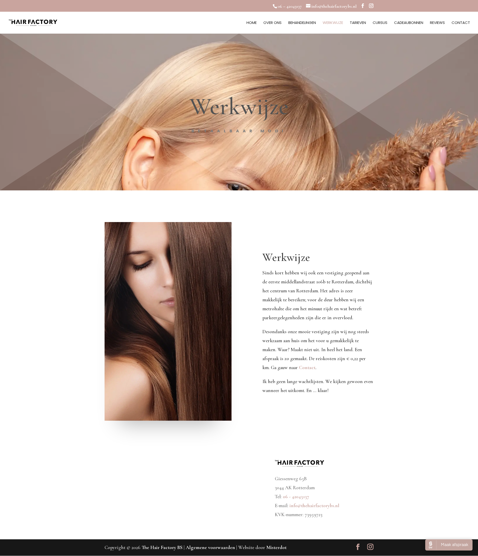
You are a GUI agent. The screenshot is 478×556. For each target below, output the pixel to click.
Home (251, 23)
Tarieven (358, 23)
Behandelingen (302, 23)
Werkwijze (333, 23)
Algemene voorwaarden (211, 548)
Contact (461, 23)
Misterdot (276, 548)
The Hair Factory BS (162, 548)
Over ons (272, 23)
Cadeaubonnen (408, 23)
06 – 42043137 (290, 6)
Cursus (380, 23)
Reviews (437, 23)
